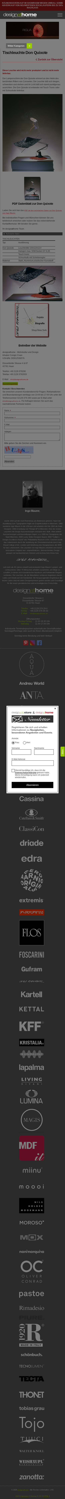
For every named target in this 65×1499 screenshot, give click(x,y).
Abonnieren (32, 785)
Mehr (62, 751)
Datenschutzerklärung (25, 772)
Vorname (16, 748)
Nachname (39, 748)
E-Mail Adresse (18, 759)
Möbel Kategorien (19, 46)
